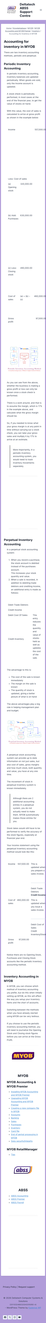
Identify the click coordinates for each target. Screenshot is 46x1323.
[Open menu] (41, 10)
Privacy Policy (9, 1287)
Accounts (15, 1115)
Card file (15, 1131)
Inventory (15, 1128)
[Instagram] (15, 1317)
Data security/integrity (22, 1141)
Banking (15, 1118)
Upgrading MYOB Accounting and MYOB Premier (22, 1101)
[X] (10, 1317)
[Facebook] (5, 1317)
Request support (26, 1287)
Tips (13, 1154)
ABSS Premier (18, 1199)
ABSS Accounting (19, 1196)
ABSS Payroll (17, 1202)
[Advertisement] (23, 502)
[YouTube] (19, 1317)
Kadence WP (34, 1308)
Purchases (16, 1124)
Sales (13, 1121)
